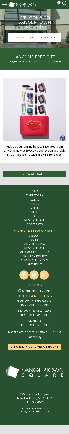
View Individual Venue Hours (34, 346)
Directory (34, 195)
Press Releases (34, 220)
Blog (35, 216)
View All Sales (34, 174)
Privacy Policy (34, 256)
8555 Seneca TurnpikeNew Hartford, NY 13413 (34, 396)
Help (34, 212)
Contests (34, 224)
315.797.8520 (35, 402)
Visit (35, 191)
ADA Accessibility (34, 252)
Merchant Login (34, 260)
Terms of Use (42, 411)
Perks (34, 203)
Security (34, 264)
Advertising (34, 243)
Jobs (34, 239)
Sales (34, 199)
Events (34, 208)
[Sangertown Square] (34, 372)
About (34, 235)
